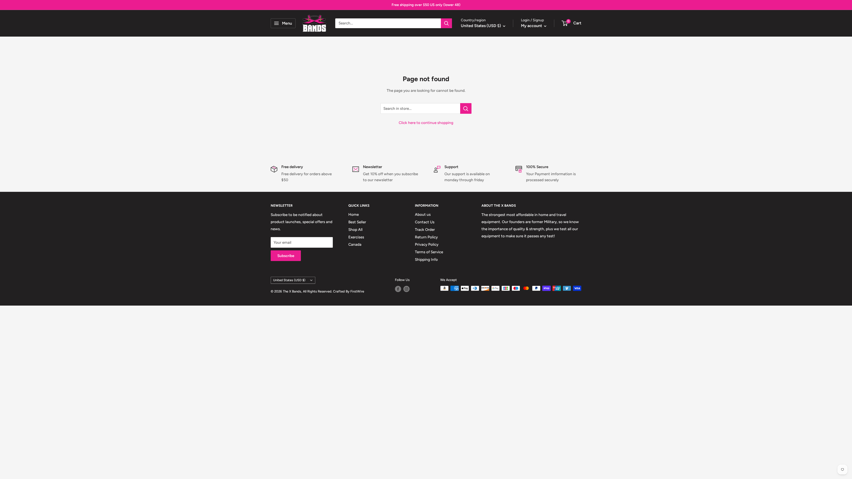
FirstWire (357, 291)
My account (532, 25)
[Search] (446, 23)
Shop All (355, 229)
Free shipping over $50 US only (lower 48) (426, 5)
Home (353, 214)
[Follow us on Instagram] (406, 289)
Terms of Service (429, 252)
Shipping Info (426, 259)
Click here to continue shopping (426, 122)
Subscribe (285, 255)
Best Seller (357, 222)
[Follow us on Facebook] (398, 289)
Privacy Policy (426, 244)
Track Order (425, 229)
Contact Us (424, 222)
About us (423, 214)
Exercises (356, 237)
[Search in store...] (465, 108)
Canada (354, 244)
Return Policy (426, 237)
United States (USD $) (289, 280)
